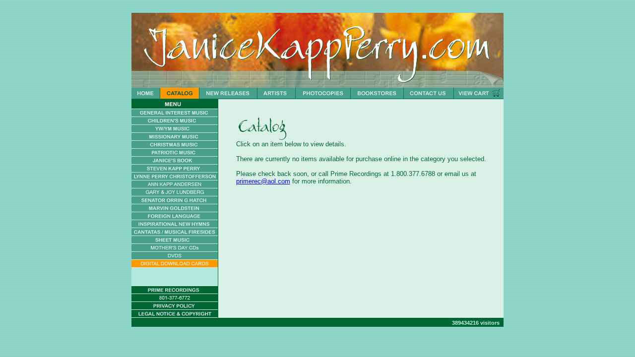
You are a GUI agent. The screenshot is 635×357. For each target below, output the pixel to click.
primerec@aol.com (263, 181)
